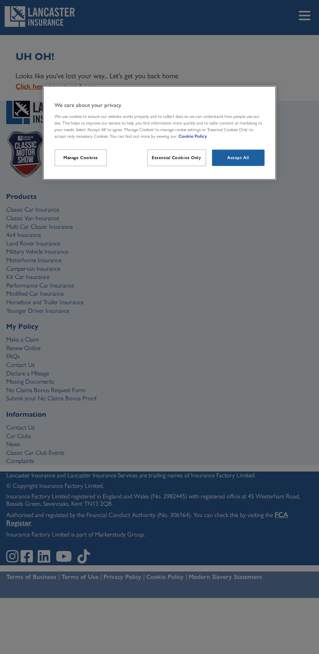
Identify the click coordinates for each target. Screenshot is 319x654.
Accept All (238, 157)
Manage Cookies (80, 157)
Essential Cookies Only (177, 157)
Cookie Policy (193, 136)
